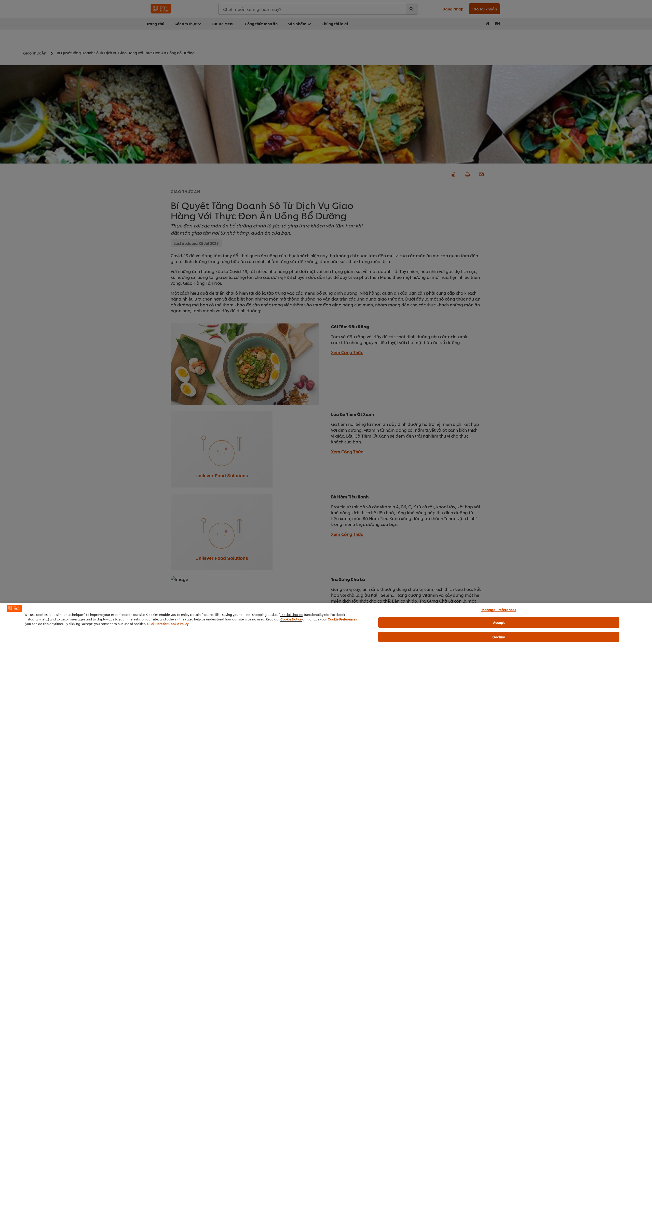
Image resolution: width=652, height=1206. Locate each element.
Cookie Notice (291, 619)
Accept (499, 622)
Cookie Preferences (342, 619)
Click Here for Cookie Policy (167, 623)
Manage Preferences (498, 609)
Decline (498, 636)
